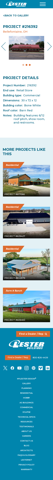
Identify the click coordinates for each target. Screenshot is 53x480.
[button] (43, 4)
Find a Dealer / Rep (31, 333)
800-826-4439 (40, 357)
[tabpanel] (26, 48)
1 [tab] (23, 65)
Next (47, 46)
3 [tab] (30, 65)
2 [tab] (26, 65)
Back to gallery (17, 15)
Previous (6, 46)
